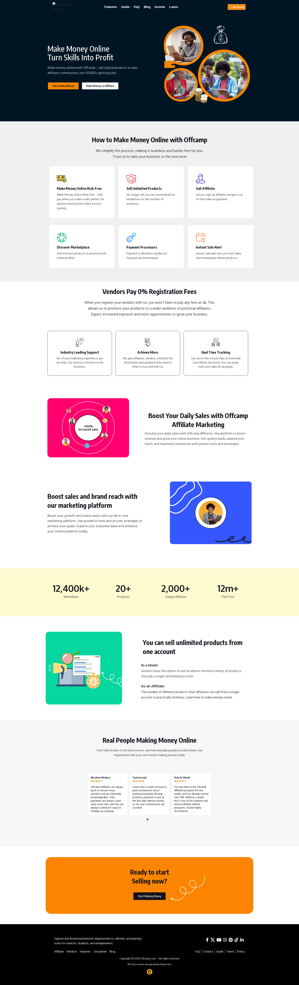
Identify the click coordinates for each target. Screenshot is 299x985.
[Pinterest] (231, 940)
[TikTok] (236, 940)
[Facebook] (207, 940)
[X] (213, 940)
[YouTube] (219, 940)
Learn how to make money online (209, 697)
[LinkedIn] (242, 940)
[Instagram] (225, 940)
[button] (147, 819)
